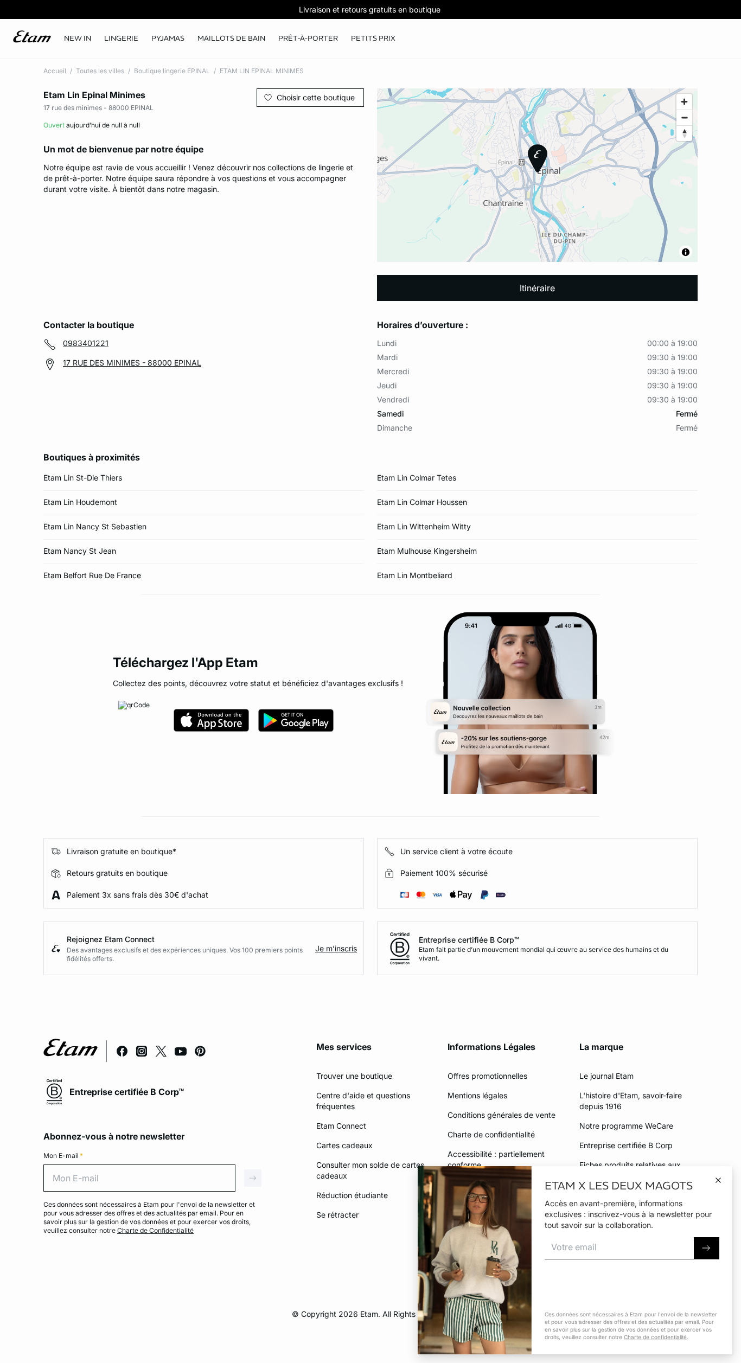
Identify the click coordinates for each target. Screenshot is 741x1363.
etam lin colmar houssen (422, 502)
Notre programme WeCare (626, 1125)
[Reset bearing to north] (684, 133)
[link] (77, 38)
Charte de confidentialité (491, 1134)
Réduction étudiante (352, 1195)
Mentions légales (477, 1095)
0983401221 (85, 343)
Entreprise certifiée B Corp (626, 1145)
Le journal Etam (606, 1075)
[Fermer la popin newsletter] (718, 1180)
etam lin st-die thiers (82, 477)
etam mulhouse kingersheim (427, 550)
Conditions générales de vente (501, 1114)
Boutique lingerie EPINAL (172, 71)
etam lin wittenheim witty (424, 526)
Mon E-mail (63, 1155)
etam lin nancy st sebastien (94, 526)
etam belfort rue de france (92, 575)
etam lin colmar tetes (416, 477)
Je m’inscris (336, 948)
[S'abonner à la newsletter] (706, 1248)
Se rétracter (337, 1214)
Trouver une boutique (354, 1075)
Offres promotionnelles (487, 1075)
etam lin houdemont (80, 502)
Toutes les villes (100, 71)
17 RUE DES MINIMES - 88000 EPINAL (132, 362)
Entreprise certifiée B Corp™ (469, 939)
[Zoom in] (684, 102)
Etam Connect (341, 1125)
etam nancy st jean (79, 550)
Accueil (54, 71)
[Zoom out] (684, 117)
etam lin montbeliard (414, 575)
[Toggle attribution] (685, 252)
